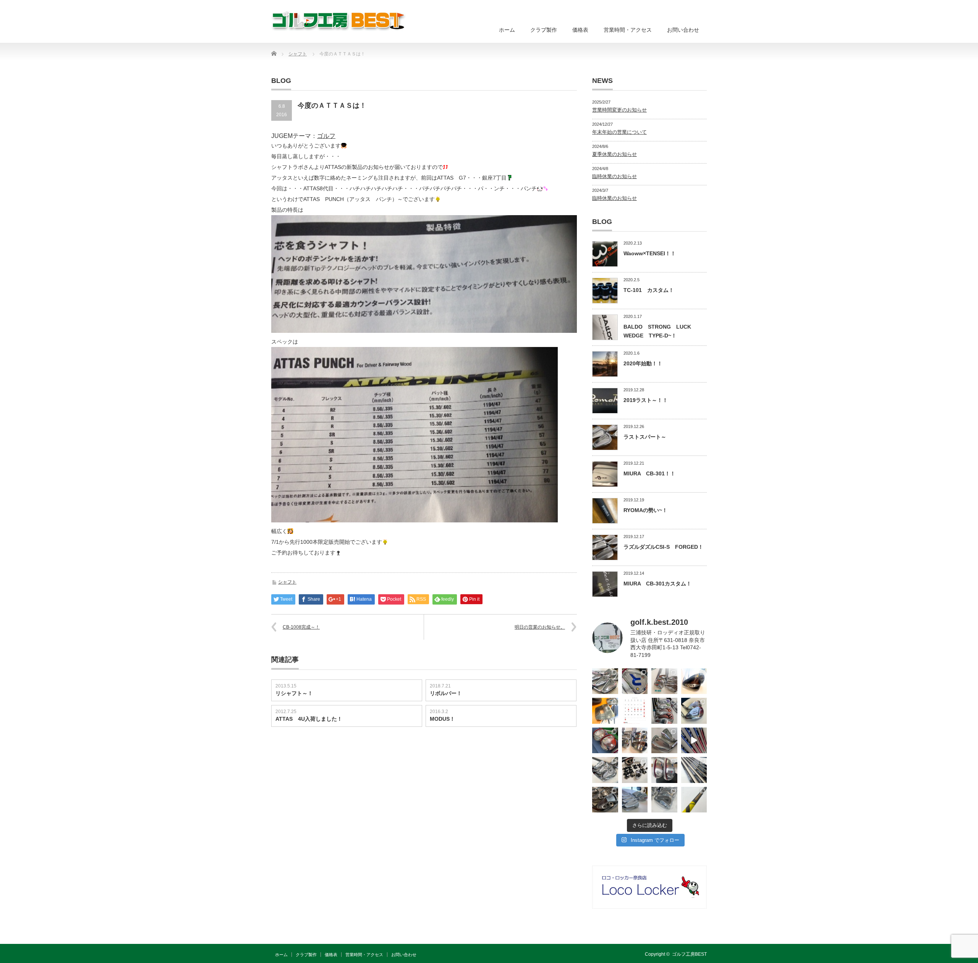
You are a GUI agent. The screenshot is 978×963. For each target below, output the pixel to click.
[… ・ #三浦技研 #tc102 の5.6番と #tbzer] (635, 741)
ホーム (507, 30)
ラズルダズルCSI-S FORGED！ (663, 547)
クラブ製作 (543, 30)
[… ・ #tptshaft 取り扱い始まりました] (694, 800)
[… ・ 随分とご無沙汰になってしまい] (605, 800)
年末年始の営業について (619, 132)
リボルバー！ (446, 693)
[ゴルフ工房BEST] (339, 21)
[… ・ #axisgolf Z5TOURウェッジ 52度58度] (694, 681)
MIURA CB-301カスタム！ (657, 583)
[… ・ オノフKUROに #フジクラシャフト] (694, 770)
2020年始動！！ (642, 363)
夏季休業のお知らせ (614, 154)
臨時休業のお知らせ (614, 176)
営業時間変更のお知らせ (619, 110)
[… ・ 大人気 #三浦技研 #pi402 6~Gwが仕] (664, 800)
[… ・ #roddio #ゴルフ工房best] (694, 741)
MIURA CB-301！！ (649, 473)
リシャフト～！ (294, 693)
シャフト (287, 582)
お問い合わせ (683, 30)
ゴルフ (326, 136)
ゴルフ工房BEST (689, 954)
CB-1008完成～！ (301, 627)
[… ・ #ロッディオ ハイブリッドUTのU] (664, 770)
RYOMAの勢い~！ (645, 510)
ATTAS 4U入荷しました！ (308, 719)
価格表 (580, 30)
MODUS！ (442, 719)
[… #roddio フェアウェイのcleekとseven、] (605, 741)
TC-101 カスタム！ (648, 290)
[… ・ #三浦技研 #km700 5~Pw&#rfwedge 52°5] (635, 800)
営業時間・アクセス (628, 30)
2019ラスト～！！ (645, 400)
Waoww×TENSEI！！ (649, 253)
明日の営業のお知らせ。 (540, 627)
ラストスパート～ (644, 437)
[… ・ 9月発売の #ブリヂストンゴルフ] (605, 681)
